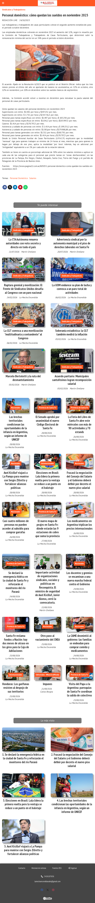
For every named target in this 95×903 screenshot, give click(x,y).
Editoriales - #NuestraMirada (47, 674)
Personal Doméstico (19, 178)
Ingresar (74, 868)
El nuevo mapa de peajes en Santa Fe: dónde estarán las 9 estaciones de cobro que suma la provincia (47, 528)
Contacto (21, 868)
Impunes (47, 684)
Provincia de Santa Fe (47, 407)
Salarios (32, 178)
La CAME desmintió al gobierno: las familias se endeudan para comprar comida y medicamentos (79, 643)
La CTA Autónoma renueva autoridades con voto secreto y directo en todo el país (23, 243)
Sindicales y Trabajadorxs (13, 9)
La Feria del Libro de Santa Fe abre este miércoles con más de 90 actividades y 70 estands (79, 424)
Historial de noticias (39, 868)
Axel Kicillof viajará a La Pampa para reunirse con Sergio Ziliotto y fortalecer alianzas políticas (16, 480)
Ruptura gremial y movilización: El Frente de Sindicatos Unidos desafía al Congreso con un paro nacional (23, 289)
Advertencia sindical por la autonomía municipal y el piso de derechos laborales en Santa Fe (71, 243)
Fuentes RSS (57, 868)
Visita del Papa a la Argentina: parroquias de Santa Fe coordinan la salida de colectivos (79, 689)
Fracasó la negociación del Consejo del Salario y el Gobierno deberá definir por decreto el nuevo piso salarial (79, 480)
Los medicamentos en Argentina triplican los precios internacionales (79, 524)
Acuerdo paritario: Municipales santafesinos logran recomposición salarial (71, 380)
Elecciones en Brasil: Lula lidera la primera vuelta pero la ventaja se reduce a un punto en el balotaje (47, 480)
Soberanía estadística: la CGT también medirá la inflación (71, 332)
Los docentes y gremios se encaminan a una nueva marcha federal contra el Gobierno (79, 578)
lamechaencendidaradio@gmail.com (47, 881)
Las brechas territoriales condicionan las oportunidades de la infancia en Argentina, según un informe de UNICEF (15, 428)
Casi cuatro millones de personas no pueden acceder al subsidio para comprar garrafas (15, 526)
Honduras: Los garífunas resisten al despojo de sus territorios (15, 687)
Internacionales (47, 463)
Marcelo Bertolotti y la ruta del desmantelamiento (23, 378)
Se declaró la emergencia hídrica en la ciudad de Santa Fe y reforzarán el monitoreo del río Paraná (15, 582)
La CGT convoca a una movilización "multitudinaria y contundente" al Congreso (23, 334)
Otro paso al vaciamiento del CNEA (47, 637)
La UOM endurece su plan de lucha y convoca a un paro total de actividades (72, 289)
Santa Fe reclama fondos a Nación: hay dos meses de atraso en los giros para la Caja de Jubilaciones (15, 643)
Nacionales (15, 407)
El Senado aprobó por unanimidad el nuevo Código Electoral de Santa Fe (47, 422)
